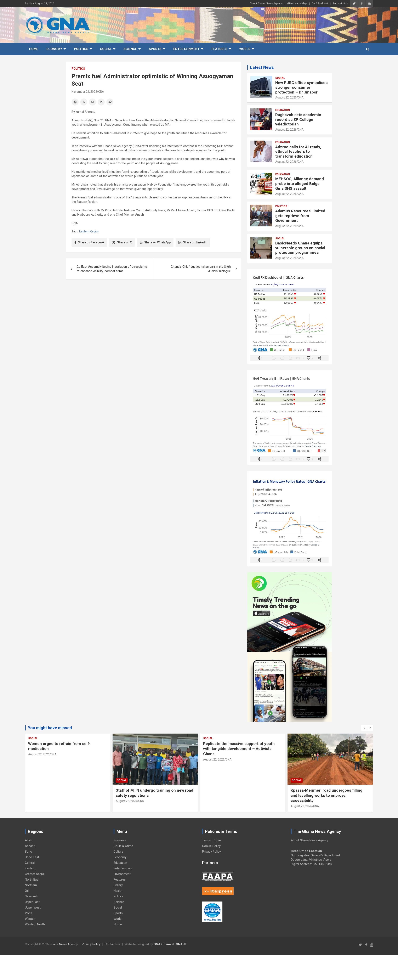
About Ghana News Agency (266, 3)
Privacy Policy (211, 851)
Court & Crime (123, 846)
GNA (101, 91)
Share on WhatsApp (157, 242)
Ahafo (29, 840)
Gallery (118, 885)
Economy (54, 49)
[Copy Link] (109, 102)
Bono (28, 851)
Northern (31, 885)
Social (106, 49)
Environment (122, 874)
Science (130, 49)
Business (120, 840)
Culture (118, 851)
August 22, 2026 (286, 97)
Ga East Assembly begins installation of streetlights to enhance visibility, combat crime (112, 269)
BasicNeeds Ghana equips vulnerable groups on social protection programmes (300, 248)
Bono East (32, 857)
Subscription (340, 3)
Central (30, 863)
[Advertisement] (153, 315)
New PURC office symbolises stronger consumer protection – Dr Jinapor (301, 87)
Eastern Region (89, 231)
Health (118, 891)
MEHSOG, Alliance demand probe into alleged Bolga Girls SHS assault (299, 183)
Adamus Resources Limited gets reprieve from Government (300, 216)
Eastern (30, 868)
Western (30, 919)
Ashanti (30, 846)
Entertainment (186, 49)
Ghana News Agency (64, 944)
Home (33, 49)
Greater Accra (34, 874)
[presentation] (364, 728)
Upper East (32, 902)
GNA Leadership (297, 3)
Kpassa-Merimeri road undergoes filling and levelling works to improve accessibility (326, 795)
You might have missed (50, 727)
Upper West (33, 907)
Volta (28, 913)
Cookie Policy (211, 846)
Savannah (31, 896)
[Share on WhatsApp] (92, 102)
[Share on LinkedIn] (101, 102)
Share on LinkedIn (195, 242)
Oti (27, 891)
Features (219, 49)
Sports (155, 49)
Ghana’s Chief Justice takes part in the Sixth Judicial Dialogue (201, 269)
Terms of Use (211, 840)
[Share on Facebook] (75, 102)
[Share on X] (83, 102)
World (244, 49)
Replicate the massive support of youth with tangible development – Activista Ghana (239, 748)
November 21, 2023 (84, 91)
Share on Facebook (91, 242)
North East (32, 879)
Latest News (262, 67)
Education (282, 110)
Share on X (124, 242)
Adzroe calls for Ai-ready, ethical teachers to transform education (298, 152)
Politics (81, 49)
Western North (35, 924)
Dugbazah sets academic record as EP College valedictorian (298, 119)
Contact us (112, 944)
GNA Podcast (320, 3)
